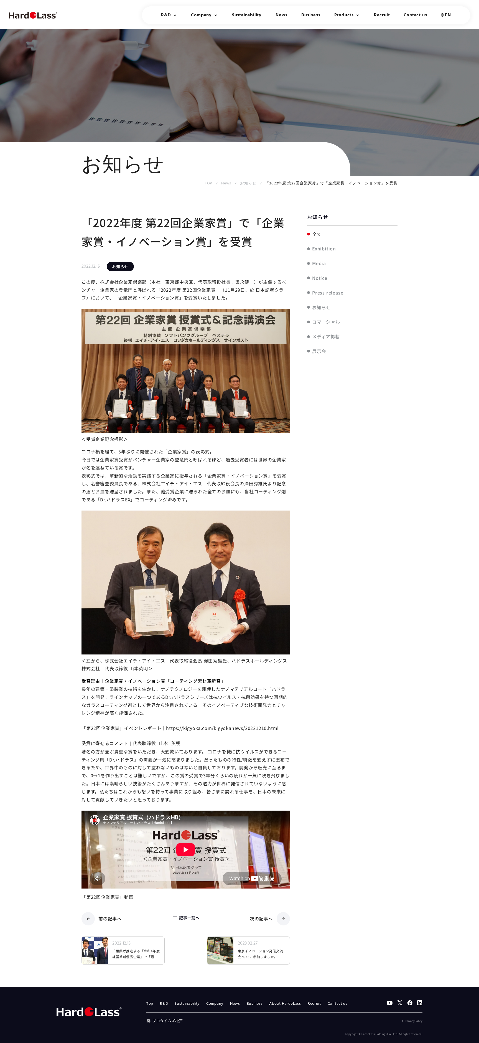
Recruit (382, 15)
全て (317, 234)
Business (310, 15)
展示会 (319, 351)
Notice (319, 278)
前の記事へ (110, 918)
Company (214, 1004)
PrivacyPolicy (414, 1021)
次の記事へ (261, 918)
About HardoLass (285, 1004)
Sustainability (247, 15)
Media (319, 263)
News (281, 15)
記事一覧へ (186, 918)
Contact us (415, 15)
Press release (327, 292)
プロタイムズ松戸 (167, 1020)
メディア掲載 (326, 336)
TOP (208, 183)
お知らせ (248, 183)
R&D (164, 1004)
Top (149, 1004)
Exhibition (324, 248)
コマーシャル (326, 321)
